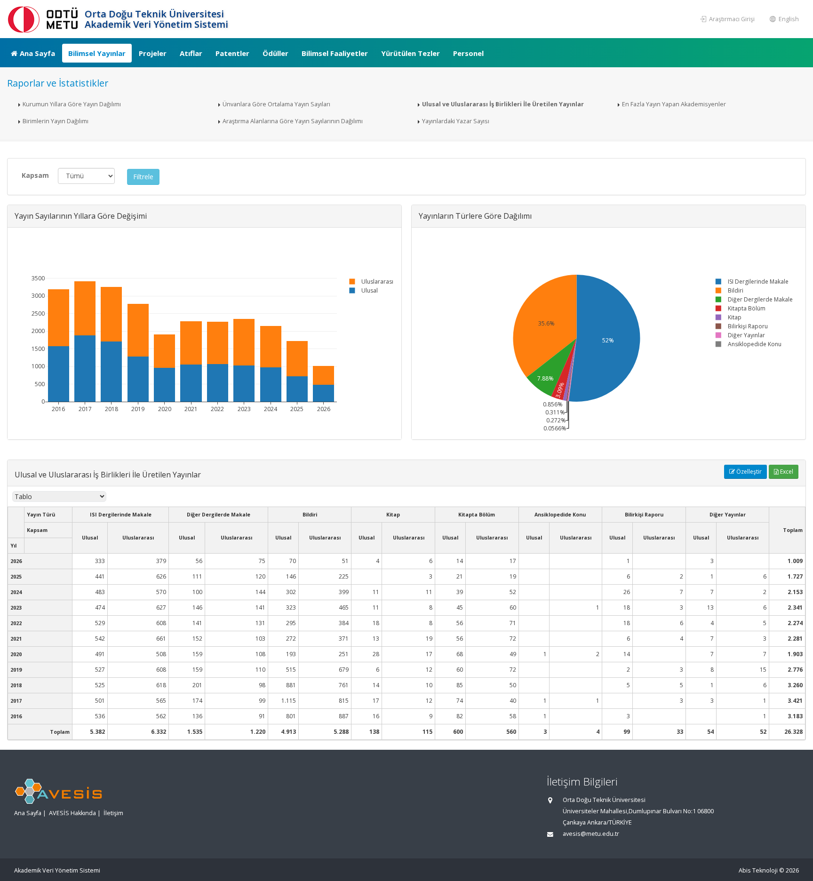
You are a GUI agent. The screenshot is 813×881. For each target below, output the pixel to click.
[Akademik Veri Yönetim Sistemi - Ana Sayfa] (44, 19)
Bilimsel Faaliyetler (335, 53)
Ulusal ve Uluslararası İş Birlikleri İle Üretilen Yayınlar (503, 104)
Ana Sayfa (37, 53)
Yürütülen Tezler (410, 53)
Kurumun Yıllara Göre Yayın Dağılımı (72, 104)
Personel (468, 53)
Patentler (232, 53)
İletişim (113, 813)
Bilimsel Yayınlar (97, 53)
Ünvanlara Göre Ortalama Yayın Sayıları (276, 104)
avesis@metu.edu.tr (591, 834)
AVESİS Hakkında (72, 813)
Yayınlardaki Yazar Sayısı (455, 121)
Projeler (153, 53)
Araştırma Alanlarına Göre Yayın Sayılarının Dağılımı (293, 121)
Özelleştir (748, 472)
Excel (786, 472)
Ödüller (275, 53)
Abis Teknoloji (758, 870)
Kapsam (35, 175)
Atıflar (191, 53)
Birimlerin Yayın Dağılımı (55, 121)
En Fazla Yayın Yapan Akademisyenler (674, 104)
